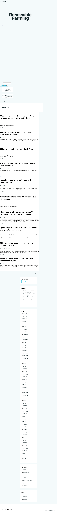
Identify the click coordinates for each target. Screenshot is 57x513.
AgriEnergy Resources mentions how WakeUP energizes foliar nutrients (18, 228)
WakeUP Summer (7, 89)
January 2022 (25, 332)
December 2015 (25, 447)
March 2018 (25, 405)
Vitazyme (6, 91)
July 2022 (24, 324)
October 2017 (25, 413)
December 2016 (25, 429)
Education (24, 470)
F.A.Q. (6, 94)
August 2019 (25, 379)
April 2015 (24, 458)
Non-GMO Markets (5, 100)
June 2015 (24, 456)
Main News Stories (2, 137)
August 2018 (25, 397)
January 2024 (25, 318)
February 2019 (25, 387)
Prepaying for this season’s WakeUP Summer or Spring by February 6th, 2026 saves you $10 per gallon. (29, 293)
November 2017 (25, 411)
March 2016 (25, 442)
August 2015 (25, 453)
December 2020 (25, 353)
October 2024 (25, 316)
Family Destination (26, 472)
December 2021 (25, 334)
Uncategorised (25, 483)
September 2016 (25, 434)
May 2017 (24, 421)
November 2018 (25, 392)
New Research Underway (8, 96)
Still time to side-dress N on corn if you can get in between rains (19, 164)
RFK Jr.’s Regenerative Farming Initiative (29, 290)
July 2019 (24, 381)
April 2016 (24, 440)
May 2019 (24, 384)
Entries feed (25, 496)
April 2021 (24, 347)
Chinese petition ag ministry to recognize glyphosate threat (17, 244)
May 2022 (24, 326)
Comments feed (25, 497)
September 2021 (25, 339)
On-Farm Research (7, 97)
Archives (3, 101)
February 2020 (25, 369)
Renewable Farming (3, 1)
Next (36, 273)
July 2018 (24, 398)
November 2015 (25, 448)
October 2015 (25, 450)
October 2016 (25, 432)
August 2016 (25, 435)
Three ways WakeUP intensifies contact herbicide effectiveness (16, 133)
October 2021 (25, 337)
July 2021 (24, 342)
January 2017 (25, 427)
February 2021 (25, 350)
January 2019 (25, 389)
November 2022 (25, 321)
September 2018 (25, 395)
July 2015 (24, 455)
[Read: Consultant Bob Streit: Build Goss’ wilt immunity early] (2, 176)
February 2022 (25, 331)
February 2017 (25, 426)
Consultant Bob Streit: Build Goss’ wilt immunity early (15, 181)
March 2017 (25, 424)
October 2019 (25, 376)
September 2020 (25, 358)
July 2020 (24, 361)
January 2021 (25, 352)
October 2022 (25, 323)
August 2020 (25, 360)
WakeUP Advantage (8, 90)
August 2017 (25, 416)
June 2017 (24, 419)
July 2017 (24, 418)
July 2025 (24, 315)
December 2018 (25, 390)
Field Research (4, 95)
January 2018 (25, 408)
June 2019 (24, 382)
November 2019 (25, 374)
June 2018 (24, 400)
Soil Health (24, 482)
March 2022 (25, 329)
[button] (29, 86)
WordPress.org (25, 499)
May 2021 (24, 345)
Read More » (2, 127)
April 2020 (24, 366)
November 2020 (25, 355)
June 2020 (24, 363)
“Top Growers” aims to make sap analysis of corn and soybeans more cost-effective (18, 117)
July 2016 (24, 437)
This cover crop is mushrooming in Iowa (16, 149)
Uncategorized (25, 485)
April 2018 (24, 403)
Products (3, 86)
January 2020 (25, 371)
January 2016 (25, 445)
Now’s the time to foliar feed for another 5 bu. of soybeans (18, 198)
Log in (24, 494)
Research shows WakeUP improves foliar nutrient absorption (16, 259)
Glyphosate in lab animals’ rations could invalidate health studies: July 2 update (16, 213)
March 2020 (25, 368)
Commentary (25, 469)
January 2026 (25, 313)
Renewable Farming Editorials (27, 480)
